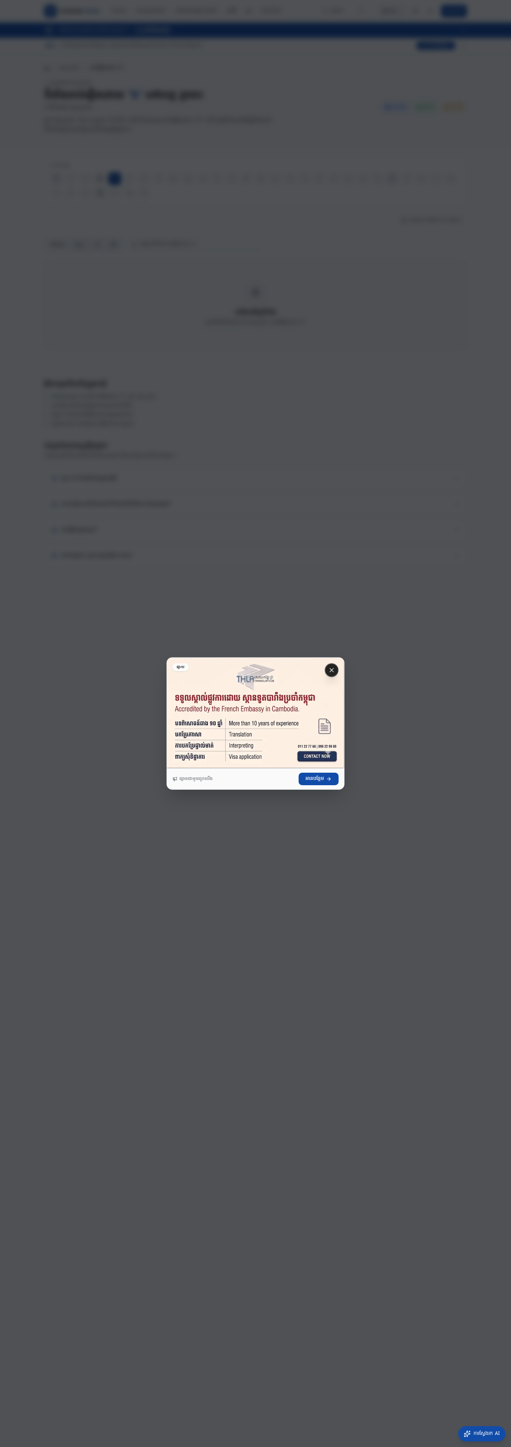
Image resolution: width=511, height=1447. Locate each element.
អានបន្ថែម (315, 778)
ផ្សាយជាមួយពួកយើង (196, 779)
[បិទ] (332, 670)
